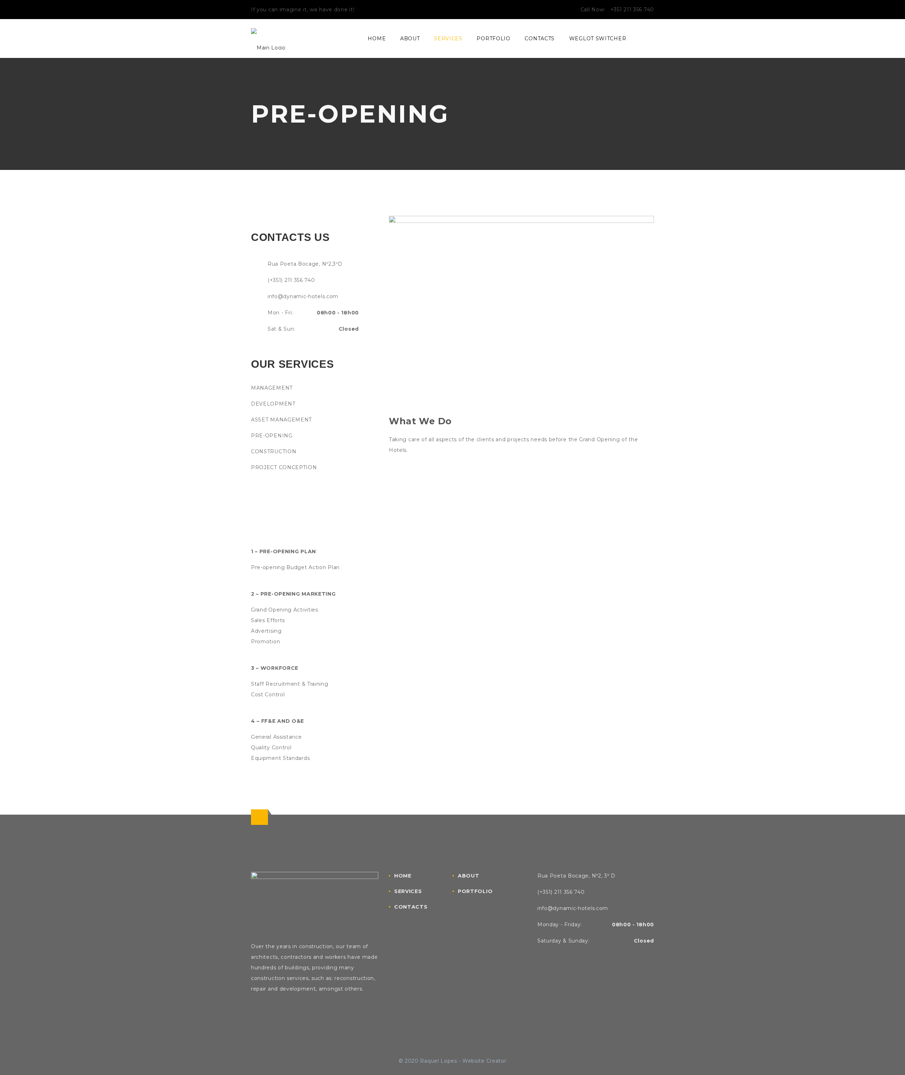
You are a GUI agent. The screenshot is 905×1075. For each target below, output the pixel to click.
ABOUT (410, 38)
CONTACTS (540, 38)
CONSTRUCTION (273, 451)
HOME (377, 38)
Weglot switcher (597, 38)
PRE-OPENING (272, 435)
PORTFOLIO (493, 38)
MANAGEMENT (272, 387)
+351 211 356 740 (632, 9)
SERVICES (448, 38)
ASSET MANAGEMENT (281, 419)
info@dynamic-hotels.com (303, 296)
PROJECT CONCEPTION (284, 467)
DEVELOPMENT (273, 403)
